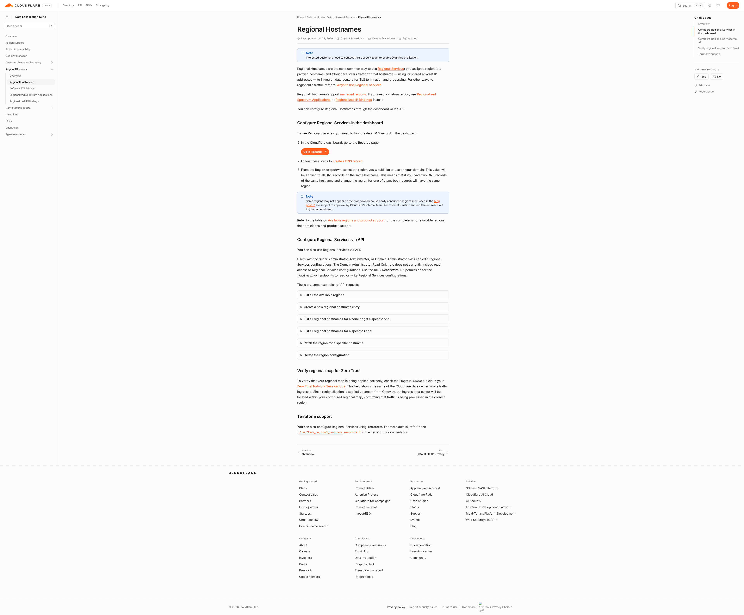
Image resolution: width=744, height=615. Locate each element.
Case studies (419, 501)
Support (415, 513)
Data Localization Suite (319, 17)
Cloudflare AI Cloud (479, 494)
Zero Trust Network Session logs (321, 386)
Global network (309, 577)
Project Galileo (365, 488)
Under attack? (308, 520)
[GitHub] (709, 5)
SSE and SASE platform (482, 488)
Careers (304, 551)
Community (418, 558)
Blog (413, 526)
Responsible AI (365, 564)
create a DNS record (347, 161)
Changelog (102, 5)
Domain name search (313, 526)
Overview (704, 23)
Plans (303, 488)
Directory (68, 5)
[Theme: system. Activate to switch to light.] (718, 5)
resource (330, 432)
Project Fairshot (366, 507)
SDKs (89, 5)
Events (415, 520)
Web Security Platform (481, 520)
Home (300, 17)
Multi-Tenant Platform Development (490, 513)
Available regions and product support (356, 220)
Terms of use (449, 607)
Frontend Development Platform (488, 507)
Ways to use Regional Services (359, 85)
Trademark (468, 607)
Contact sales (308, 494)
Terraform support (709, 53)
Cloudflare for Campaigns (372, 501)
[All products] (7, 17)
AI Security (473, 501)
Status (414, 507)
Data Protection (365, 558)
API (80, 5)
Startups (305, 513)
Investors (305, 558)
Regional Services (345, 17)
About (303, 545)
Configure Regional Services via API (717, 40)
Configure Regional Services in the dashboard (716, 31)
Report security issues (423, 607)
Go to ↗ (315, 151)
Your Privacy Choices (498, 607)
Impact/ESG (363, 513)
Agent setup (410, 38)
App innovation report (425, 488)
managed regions (353, 94)
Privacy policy (396, 607)
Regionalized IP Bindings (354, 100)
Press (303, 564)
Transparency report (369, 570)
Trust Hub (361, 551)
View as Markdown (383, 38)
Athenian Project (366, 494)
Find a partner (308, 507)
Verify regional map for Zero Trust (718, 48)
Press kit (305, 570)
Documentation (420, 545)
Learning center (421, 551)
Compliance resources (370, 545)
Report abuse (364, 577)
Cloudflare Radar (422, 494)
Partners (305, 501)
